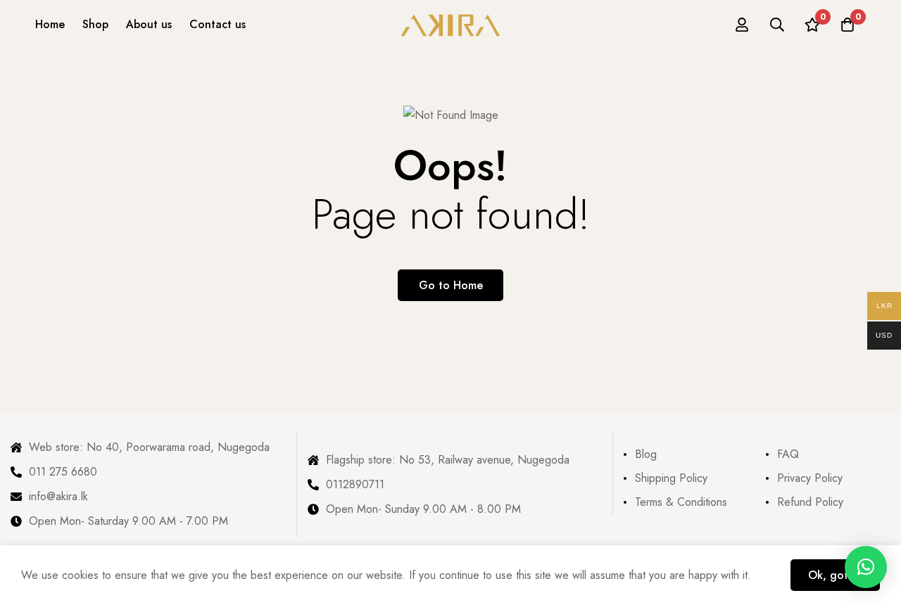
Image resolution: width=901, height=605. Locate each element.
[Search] (777, 24)
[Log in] (742, 24)
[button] (866, 567)
